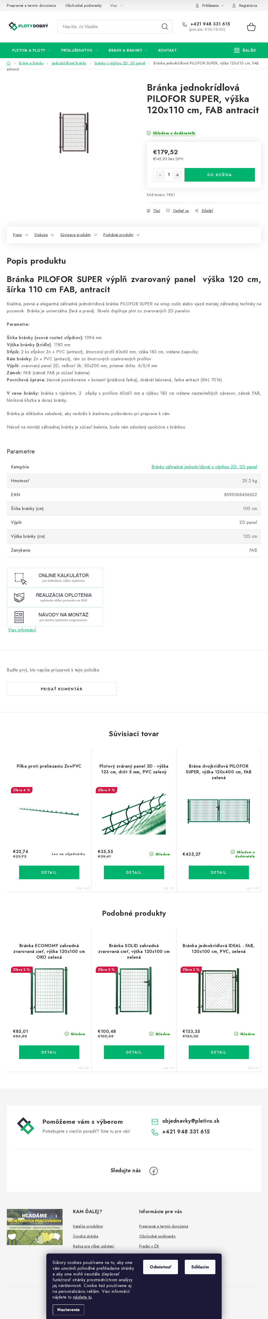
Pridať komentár (62, 689)
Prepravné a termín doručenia (31, 5)
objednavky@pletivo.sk (191, 1121)
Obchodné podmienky (83, 5)
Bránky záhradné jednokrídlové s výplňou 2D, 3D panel (204, 467)
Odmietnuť (160, 1267)
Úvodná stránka (85, 1236)
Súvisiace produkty (75, 234)
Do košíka (219, 174)
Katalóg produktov (88, 1226)
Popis (17, 234)
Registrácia (248, 5)
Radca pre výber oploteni (93, 1246)
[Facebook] (153, 1171)
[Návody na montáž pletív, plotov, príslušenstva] (55, 617)
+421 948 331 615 (209, 24)
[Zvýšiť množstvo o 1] (177, 175)
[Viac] (245, 50)
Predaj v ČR (149, 1246)
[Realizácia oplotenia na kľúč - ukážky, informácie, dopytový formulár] (55, 597)
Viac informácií (22, 630)
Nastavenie (68, 1310)
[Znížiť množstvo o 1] (160, 175)
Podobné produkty (118, 234)
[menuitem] (31, 50)
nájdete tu (82, 1297)
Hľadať (165, 27)
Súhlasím (200, 1267)
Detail (49, 872)
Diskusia (41, 234)
